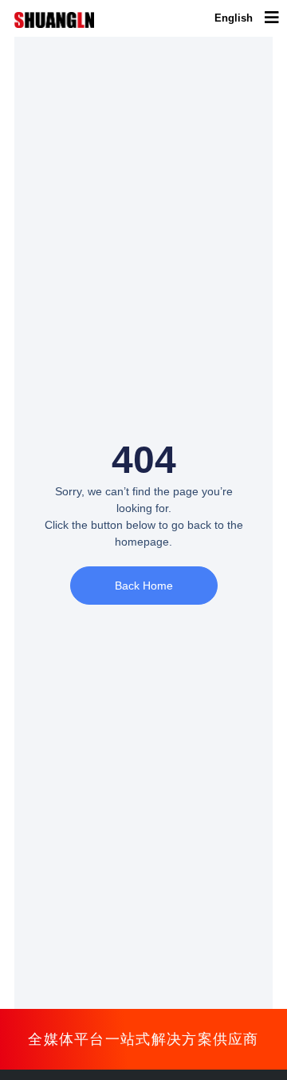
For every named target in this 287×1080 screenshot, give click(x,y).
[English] (233, 18)
